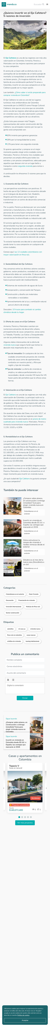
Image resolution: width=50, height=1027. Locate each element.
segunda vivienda (25, 166)
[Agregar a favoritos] (40, 773)
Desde (11, 808)
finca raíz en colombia (14, 635)
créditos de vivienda (14, 641)
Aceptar (25, 1020)
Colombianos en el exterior (15, 594)
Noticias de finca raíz (33, 607)
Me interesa (36, 798)
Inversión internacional (13, 607)
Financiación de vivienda (26, 600)
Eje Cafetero (11, 58)
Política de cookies (23, 1015)
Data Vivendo (33, 594)
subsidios (10, 629)
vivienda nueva (9, 345)
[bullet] (13, 679)
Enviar (25, 698)
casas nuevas (31, 635)
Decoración (9, 600)
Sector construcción (12, 613)
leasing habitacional (32, 641)
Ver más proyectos (25, 822)
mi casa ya (21, 629)
